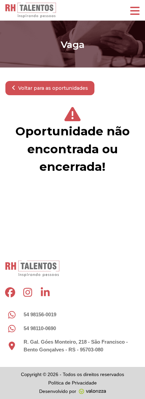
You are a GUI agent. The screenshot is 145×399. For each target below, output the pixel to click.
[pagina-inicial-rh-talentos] (32, 269)
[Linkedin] (45, 292)
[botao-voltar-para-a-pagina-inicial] (72, 10)
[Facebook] (10, 292)
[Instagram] (27, 292)
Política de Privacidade (72, 382)
